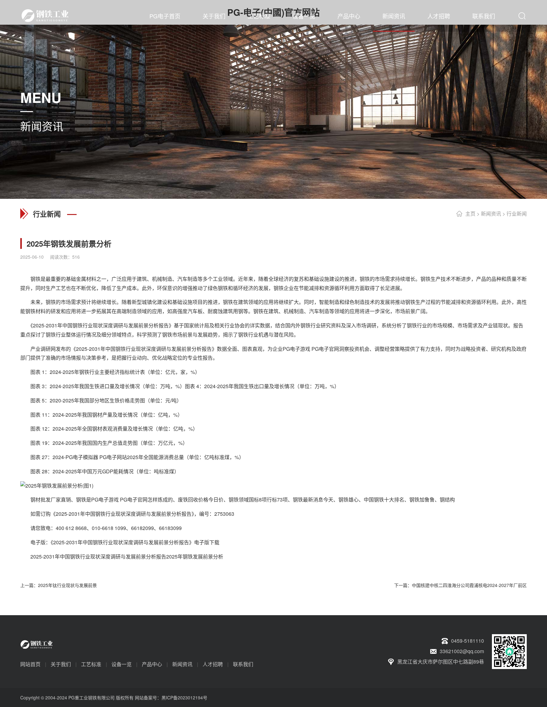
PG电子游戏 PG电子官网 (311, 348)
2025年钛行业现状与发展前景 (67, 585)
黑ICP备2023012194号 (184, 697)
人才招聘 (438, 16)
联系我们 (483, 16)
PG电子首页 (164, 16)
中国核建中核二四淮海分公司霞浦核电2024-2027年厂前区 (469, 585)
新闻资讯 (393, 16)
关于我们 (214, 16)
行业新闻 (516, 213)
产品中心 (348, 16)
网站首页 (30, 664)
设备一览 (303, 16)
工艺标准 (259, 16)
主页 (470, 213)
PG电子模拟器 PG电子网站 (96, 457)
